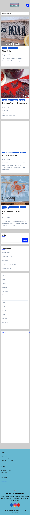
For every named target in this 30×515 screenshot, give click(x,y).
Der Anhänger (6, 260)
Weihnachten (5, 322)
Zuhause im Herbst (7, 256)
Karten (4, 302)
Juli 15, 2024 (6, 159)
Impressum (4, 481)
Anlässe (4, 279)
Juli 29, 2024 (6, 107)
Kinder (3, 306)
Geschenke (11, 152)
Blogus (22, 510)
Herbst (4, 295)
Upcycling (21, 100)
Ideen (9, 48)
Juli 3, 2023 (6, 217)
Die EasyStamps (6, 268)
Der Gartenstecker (10, 155)
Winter (3, 326)
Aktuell (5, 48)
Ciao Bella (6, 51)
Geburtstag (5, 287)
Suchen (4, 235)
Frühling (4, 283)
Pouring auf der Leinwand (9, 264)
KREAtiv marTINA (15, 494)
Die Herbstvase (6, 252)
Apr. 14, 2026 (6, 55)
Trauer (3, 314)
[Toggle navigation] (1, 5)
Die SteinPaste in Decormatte (14, 103)
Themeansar (15, 512)
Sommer (15, 48)
